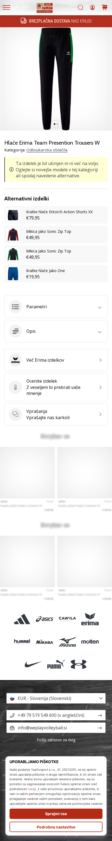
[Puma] (56, 664)
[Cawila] (67, 619)
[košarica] (104, 7)
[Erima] (90, 619)
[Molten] (90, 641)
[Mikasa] (44, 641)
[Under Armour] (78, 664)
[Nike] (33, 664)
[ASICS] (44, 619)
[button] (56, 307)
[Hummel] (22, 641)
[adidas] (22, 619)
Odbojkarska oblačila (46, 150)
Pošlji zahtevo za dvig (56, 739)
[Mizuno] (67, 641)
